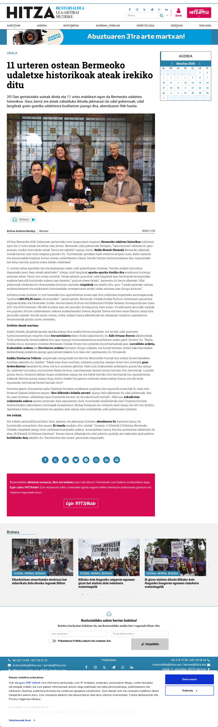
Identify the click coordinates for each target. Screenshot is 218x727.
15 (200, 83)
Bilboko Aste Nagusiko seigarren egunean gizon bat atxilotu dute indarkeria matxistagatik (106, 583)
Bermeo (43, 231)
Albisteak (13, 25)
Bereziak (177, 25)
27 (166, 72)
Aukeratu (187, 690)
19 (178, 88)
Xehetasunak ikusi (20, 720)
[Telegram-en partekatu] (86, 459)
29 (153, 231)
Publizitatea (109, 660)
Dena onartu (189, 679)
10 (163, 83)
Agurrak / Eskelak (108, 25)
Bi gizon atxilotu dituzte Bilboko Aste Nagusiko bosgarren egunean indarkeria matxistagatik (172, 583)
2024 (144, 231)
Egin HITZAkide (81, 503)
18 (171, 88)
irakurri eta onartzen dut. (84, 640)
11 (150, 231)
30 (187, 72)
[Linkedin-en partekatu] (106, 459)
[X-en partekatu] (55, 459)
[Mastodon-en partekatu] (65, 459)
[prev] (171, 63)
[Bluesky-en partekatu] (75, 459)
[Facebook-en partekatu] (45, 459)
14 (193, 83)
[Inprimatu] (116, 459)
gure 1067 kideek (29, 682)
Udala (12, 53)
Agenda (42, 25)
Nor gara (205, 25)
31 (194, 72)
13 (185, 83)
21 (193, 88)
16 (207, 83)
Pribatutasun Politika (70, 640)
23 (207, 88)
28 (173, 72)
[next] (200, 63)
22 (200, 88)
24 (163, 93)
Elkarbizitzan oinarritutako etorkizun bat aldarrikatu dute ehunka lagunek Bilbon (39, 581)
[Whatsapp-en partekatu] (96, 459)
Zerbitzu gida (145, 25)
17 (163, 88)
